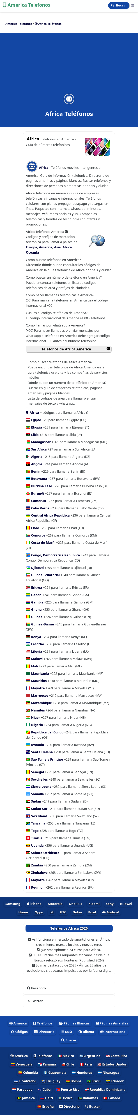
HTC (63, 912)
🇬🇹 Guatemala (54, 1072)
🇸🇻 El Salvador (25, 1081)
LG (51, 912)
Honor (23, 912)
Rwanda (37, 745)
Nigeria (36, 725)
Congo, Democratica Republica (55, 555)
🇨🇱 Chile (67, 1064)
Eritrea (36, 587)
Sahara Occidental (45, 853)
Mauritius (38, 681)
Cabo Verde (40, 508)
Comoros (37, 535)
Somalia (37, 794)
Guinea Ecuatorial (45, 575)
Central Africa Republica (50, 515)
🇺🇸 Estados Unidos (112, 1064)
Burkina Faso (41, 486)
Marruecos (39, 695)
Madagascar (40, 442)
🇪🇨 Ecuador (115, 1081)
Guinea (36, 617)
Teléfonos (44, 1023)
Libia (34, 435)
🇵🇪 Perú (86, 1064)
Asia (57, 247)
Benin (35, 471)
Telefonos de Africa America (66, 349)
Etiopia (36, 427)
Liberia (36, 651)
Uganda (37, 845)
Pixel (92, 912)
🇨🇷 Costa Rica (116, 1056)
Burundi (37, 493)
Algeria (36, 456)
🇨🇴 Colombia (28, 1072)
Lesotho (37, 644)
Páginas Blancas (76, 1023)
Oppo (39, 912)
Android (112, 912)
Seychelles (39, 779)
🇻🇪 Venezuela (22, 1064)
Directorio (46, 1032)
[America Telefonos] (132, 5)
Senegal (37, 772)
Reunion (37, 887)
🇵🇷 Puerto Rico (67, 1089)
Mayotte (37, 688)
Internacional (115, 1032)
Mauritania (39, 673)
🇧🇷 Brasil (93, 1081)
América (45, 247)
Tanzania (37, 823)
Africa (43, 167)
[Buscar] (113, 5)
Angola (36, 464)
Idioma (88, 1032)
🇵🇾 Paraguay (22, 1089)
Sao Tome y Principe (46, 759)
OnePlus (75, 904)
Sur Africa (38, 449)
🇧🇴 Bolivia (73, 1081)
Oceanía (32, 252)
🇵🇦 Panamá (47, 1064)
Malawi (36, 659)
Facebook (38, 988)
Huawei (126, 904)
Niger (35, 717)
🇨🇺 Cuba (44, 1089)
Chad (34, 528)
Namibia (37, 710)
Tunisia (36, 838)
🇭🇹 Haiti (46, 1098)
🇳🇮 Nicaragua (108, 1072)
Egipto (35, 420)
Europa (31, 247)
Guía (68, 1032)
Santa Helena (41, 752)
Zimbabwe (39, 872)
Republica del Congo (46, 732)
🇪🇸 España (45, 1106)
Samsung (12, 904)
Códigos (21, 1032)
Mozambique (41, 703)
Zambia (36, 865)
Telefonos (44, 1056)
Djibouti (37, 568)
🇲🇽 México (66, 1056)
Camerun (38, 501)
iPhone (35, 904)
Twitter (36, 1001)
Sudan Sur (38, 809)
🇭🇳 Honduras (82, 1072)
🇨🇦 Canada (111, 1098)
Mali (34, 666)
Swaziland (38, 816)
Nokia (77, 912)
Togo (34, 830)
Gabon (36, 595)
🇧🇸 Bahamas (88, 1098)
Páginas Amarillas (113, 1023)
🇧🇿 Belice (65, 1098)
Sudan (35, 801)
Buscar (121, 5)
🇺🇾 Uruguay (51, 1081)
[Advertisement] (69, 65)
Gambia (36, 602)
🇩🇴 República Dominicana (105, 1089)
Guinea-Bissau (42, 624)
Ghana (36, 609)
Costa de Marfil (42, 542)
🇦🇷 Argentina (89, 1056)
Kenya (35, 637)
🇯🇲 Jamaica (26, 1098)
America (20, 1023)
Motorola (55, 904)
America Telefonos (29, 5)
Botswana (38, 478)
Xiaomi (94, 904)
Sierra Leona (40, 786)
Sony (110, 904)
